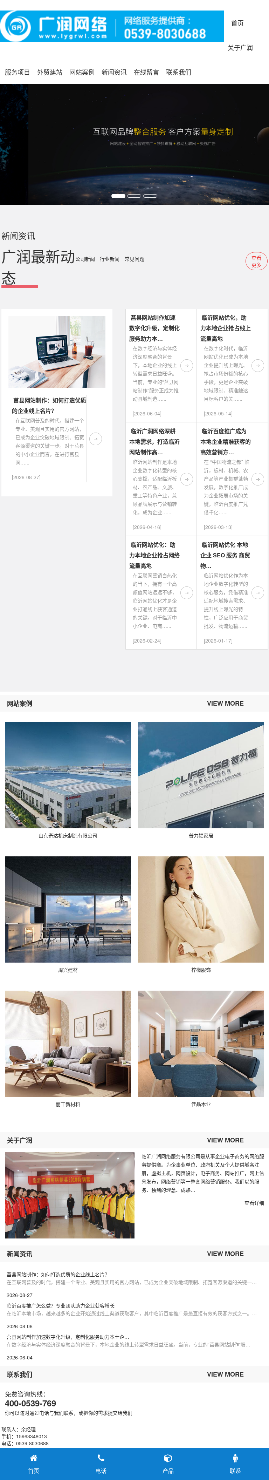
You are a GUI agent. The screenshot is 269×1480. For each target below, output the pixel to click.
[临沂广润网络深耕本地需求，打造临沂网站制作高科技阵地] (186, 479)
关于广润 (240, 47)
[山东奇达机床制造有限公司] (68, 775)
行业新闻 (109, 258)
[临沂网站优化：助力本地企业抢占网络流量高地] (186, 592)
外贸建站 (49, 71)
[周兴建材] (68, 909)
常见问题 (134, 258)
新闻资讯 (114, 71)
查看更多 (256, 261)
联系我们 (178, 71)
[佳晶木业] (201, 1044)
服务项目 (17, 71)
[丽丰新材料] (68, 1044)
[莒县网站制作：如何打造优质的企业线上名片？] (95, 439)
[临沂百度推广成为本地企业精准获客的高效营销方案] (257, 479)
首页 (237, 22)
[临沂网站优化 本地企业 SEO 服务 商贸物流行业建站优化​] (257, 592)
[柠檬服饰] (201, 909)
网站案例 (82, 71)
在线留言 (146, 71)
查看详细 (254, 1202)
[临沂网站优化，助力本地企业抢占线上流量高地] (257, 365)
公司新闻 (85, 258)
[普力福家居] (201, 775)
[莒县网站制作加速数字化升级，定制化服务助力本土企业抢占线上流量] (186, 365)
